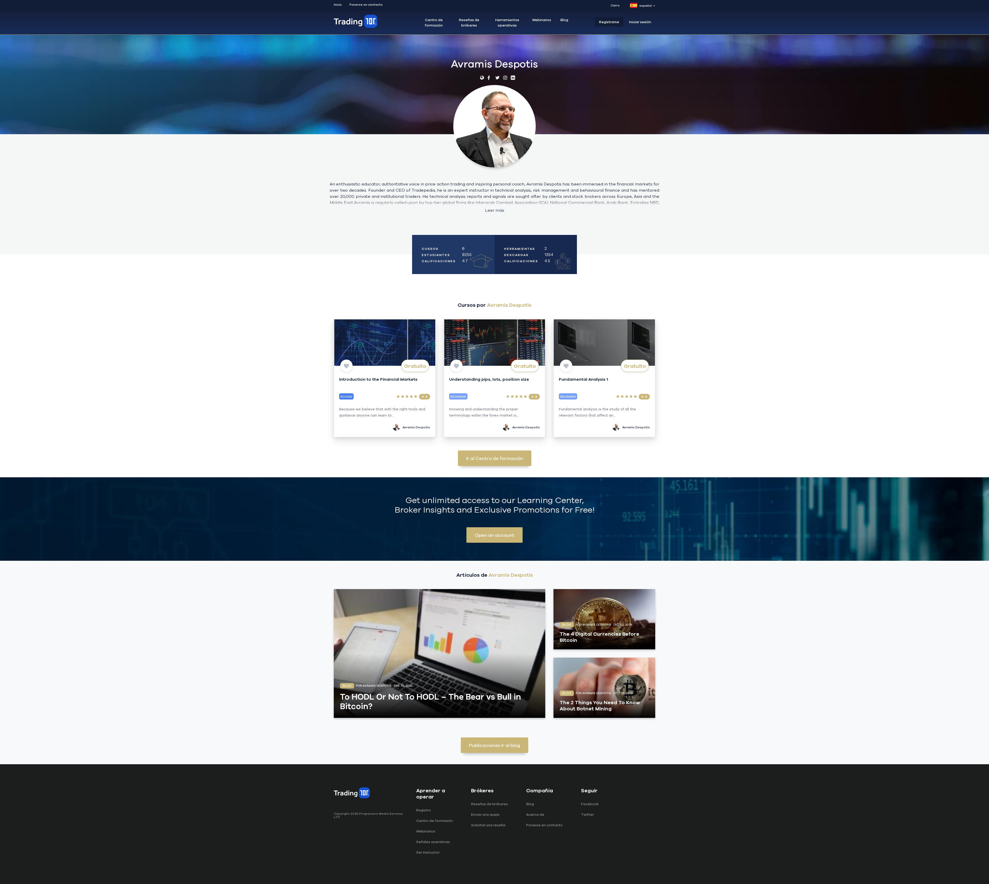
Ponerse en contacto (366, 4)
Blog (564, 20)
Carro (615, 5)
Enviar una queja (485, 814)
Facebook (590, 804)
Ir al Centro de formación (494, 458)
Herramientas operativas (507, 22)
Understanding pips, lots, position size (489, 379)
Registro (423, 810)
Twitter (587, 814)
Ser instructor (428, 852)
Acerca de (535, 814)
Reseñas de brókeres (469, 22)
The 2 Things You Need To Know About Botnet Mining (600, 705)
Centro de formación (434, 22)
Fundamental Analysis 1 (583, 379)
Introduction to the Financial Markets (378, 379)
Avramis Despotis (416, 427)
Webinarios (541, 20)
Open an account (494, 535)
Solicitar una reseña (488, 825)
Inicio (338, 4)
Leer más (494, 210)
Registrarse (609, 22)
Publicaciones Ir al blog (494, 745)
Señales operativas (433, 842)
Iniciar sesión (640, 22)
